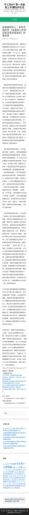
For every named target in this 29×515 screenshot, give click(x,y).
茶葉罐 (17, 501)
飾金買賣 (17, 488)
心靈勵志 (6, 469)
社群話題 (10, 476)
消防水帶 (16, 472)
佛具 (13, 467)
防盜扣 (5, 484)
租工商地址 (11, 478)
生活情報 (6, 396)
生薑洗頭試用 (19, 474)
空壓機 (14, 499)
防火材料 (18, 482)
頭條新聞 (18, 484)
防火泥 (22, 482)
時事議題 (14, 469)
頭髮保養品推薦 (10, 486)
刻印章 (17, 467)
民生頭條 (11, 472)
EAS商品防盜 (6, 464)
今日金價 (12, 464)
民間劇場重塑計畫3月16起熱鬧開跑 (14, 403)
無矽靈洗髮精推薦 (7, 474)
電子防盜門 (13, 484)
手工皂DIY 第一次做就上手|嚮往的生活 (14, 6)
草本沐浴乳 (21, 480)
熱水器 (14, 474)
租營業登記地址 (19, 478)
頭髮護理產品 (18, 486)
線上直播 (11, 480)
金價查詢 (13, 482)
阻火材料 (9, 484)
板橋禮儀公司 (19, 469)
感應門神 (10, 469)
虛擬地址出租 (7, 482)
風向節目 (12, 488)
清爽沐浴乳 (21, 472)
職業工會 (16, 480)
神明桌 (14, 476)
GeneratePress (17, 512)
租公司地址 (21, 476)
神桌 (17, 476)
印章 (21, 467)
